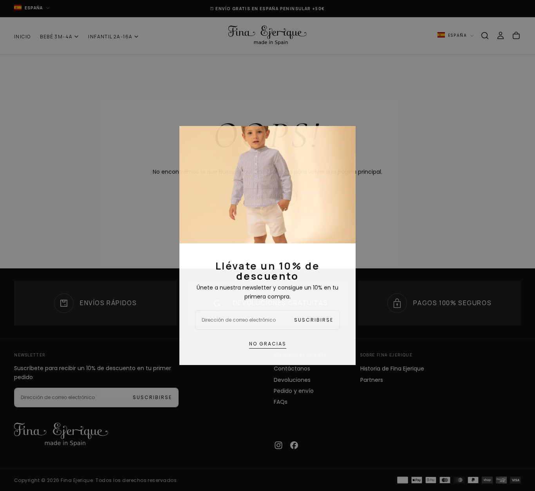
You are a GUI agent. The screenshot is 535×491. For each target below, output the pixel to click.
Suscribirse (313, 320)
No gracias (267, 343)
